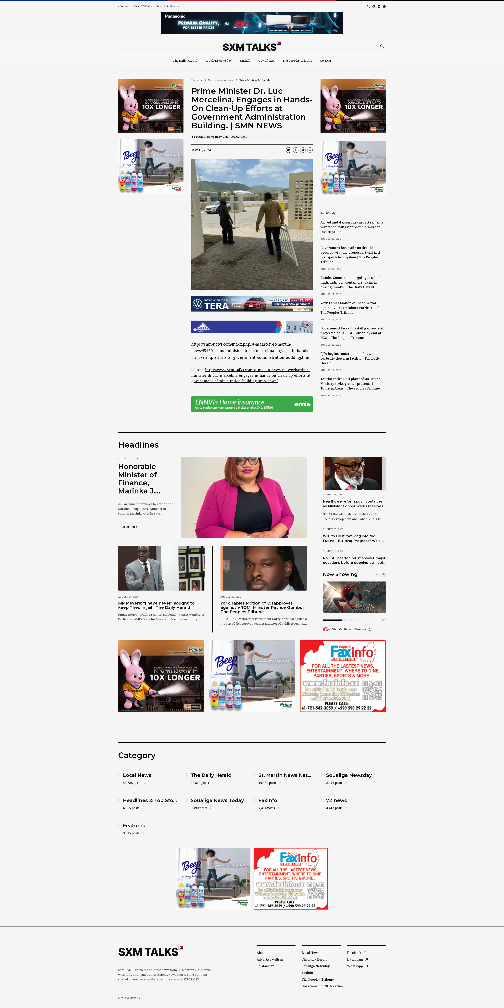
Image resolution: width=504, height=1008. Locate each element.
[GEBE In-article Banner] (252, 327)
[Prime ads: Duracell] (161, 676)
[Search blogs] (368, 6)
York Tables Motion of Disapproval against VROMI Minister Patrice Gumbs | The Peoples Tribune (353, 308)
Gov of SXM (266, 60)
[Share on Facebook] (295, 150)
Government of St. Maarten (322, 986)
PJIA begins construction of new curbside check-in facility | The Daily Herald (350, 358)
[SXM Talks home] (252, 46)
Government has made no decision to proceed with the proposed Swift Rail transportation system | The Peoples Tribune (350, 255)
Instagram (355, 959)
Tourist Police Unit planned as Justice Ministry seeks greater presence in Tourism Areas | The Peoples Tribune (350, 383)
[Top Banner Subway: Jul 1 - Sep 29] (252, 23)
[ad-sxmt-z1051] (150, 166)
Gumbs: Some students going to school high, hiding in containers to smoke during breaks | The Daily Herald (351, 282)
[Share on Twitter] (303, 150)
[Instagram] (379, 6)
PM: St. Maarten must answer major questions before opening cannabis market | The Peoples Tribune (354, 560)
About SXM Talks (143, 6)
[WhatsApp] (384, 6)
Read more (131, 527)
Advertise (123, 6)
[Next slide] (383, 574)
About (261, 953)
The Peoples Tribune (297, 60)
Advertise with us (270, 959)
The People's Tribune (318, 979)
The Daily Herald (185, 60)
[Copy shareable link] (288, 150)
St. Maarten (265, 966)
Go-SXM (325, 60)
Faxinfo (245, 60)
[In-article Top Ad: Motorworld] (252, 304)
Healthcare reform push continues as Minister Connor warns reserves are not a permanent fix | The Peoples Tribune (353, 503)
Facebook (354, 953)
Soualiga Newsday (218, 60)
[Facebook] (373, 6)
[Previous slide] (377, 574)
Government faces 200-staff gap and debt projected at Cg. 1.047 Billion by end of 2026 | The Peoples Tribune (353, 333)
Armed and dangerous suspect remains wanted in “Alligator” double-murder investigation (352, 227)
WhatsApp (355, 966)
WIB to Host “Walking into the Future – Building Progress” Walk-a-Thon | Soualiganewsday (354, 538)
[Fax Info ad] (343, 676)
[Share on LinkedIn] (310, 150)
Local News (239, 136)
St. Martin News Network (219, 80)
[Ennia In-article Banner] (252, 404)
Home (194, 80)
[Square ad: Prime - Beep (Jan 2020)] (252, 676)
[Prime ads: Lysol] (150, 106)
